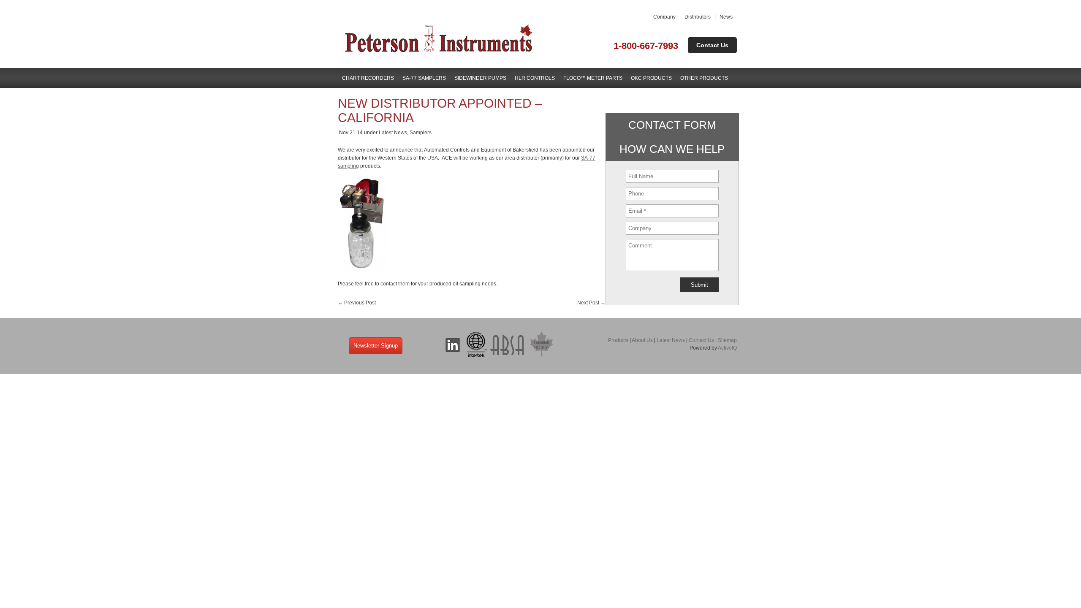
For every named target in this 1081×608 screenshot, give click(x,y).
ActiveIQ (727, 348)
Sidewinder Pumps (480, 78)
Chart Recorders (368, 78)
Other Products (704, 78)
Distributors (697, 17)
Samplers (421, 133)
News (726, 17)
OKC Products (651, 78)
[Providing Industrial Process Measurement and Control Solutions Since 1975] (439, 54)
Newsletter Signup (375, 345)
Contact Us (712, 45)
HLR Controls (535, 78)
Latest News (393, 133)
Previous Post (357, 303)
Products (618, 340)
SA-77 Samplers (424, 78)
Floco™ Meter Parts (592, 78)
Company (664, 17)
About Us (642, 340)
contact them (394, 284)
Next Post (591, 303)
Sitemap (727, 340)
